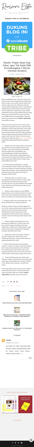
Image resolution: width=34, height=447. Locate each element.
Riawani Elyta (20, 445)
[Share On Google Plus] (17, 281)
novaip (8, 340)
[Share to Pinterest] (14, 281)
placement (18, 285)
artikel (8, 285)
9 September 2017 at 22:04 (12, 343)
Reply (30, 358)
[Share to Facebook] (8, 281)
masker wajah (23, 138)
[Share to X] (11, 281)
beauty (12, 285)
